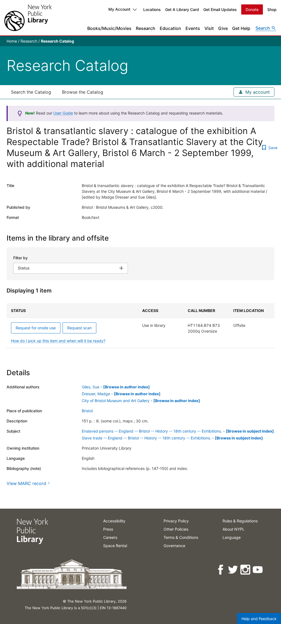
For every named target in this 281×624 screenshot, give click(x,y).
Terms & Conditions (181, 537)
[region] (140, 326)
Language (232, 537)
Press (108, 529)
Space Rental (115, 545)
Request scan (79, 327)
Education (170, 28)
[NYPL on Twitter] (233, 570)
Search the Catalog (31, 92)
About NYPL (234, 529)
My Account (119, 9)
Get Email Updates (220, 9)
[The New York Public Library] (28, 17)
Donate (252, 9)
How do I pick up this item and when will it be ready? (58, 340)
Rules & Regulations (240, 521)
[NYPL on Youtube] (258, 570)
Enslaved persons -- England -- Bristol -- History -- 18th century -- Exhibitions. (152, 431)
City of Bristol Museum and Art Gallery (116, 400)
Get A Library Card (182, 9)
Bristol (87, 410)
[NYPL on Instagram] (245, 570)
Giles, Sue (90, 387)
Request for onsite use (36, 327)
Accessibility (114, 521)
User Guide (63, 113)
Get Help (241, 28)
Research (145, 28)
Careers (110, 537)
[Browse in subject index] (250, 431)
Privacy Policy (176, 521)
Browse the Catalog (82, 92)
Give (223, 28)
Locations (152, 9)
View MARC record (26, 483)
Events (193, 28)
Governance (174, 545)
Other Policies (176, 529)
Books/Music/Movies (109, 28)
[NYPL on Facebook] (221, 570)
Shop (272, 9)
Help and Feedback (259, 618)
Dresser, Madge (96, 393)
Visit (209, 28)
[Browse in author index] (126, 387)
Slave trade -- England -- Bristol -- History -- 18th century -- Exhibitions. (146, 438)
